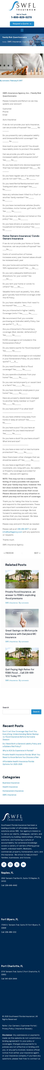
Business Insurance (11, 783)
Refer (4, 1026)
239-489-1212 (10, 932)
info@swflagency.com (12, 532)
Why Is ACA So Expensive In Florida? (18, 751)
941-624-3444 (11, 979)
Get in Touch (21, 14)
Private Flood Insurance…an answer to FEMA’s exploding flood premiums (20, 595)
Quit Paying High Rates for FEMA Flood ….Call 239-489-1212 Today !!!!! (19, 673)
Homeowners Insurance (13, 791)
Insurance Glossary (24, 1029)
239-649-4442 (11, 885)
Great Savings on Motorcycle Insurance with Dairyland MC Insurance (21, 634)
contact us (35, 1059)
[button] (22, 31)
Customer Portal (28, 1026)
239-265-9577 (23, 529)
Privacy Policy (8, 1029)
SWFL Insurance (11, 603)
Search (6, 708)
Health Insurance (10, 787)
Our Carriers (14, 1026)
